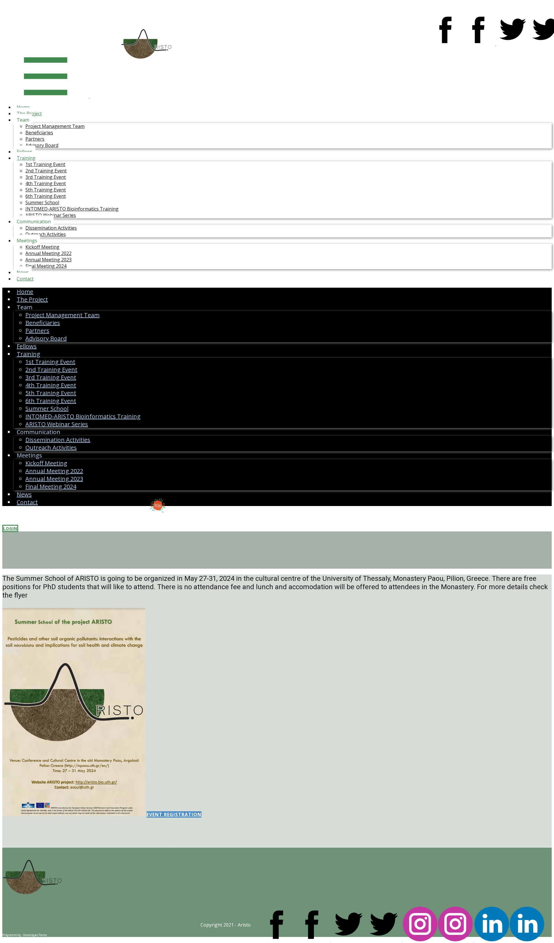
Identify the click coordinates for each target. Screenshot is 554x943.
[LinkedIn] (509, 940)
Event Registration (174, 814)
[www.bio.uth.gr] (32, 906)
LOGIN (10, 528)
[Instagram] (438, 940)
